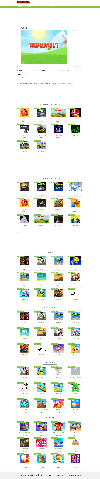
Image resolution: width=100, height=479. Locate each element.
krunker (36, 6)
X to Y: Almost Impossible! (75, 377)
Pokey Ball (24, 464)
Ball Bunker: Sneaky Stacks (41, 409)
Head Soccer (24, 151)
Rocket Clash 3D (58, 225)
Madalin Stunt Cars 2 (41, 135)
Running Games (50, 307)
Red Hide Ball (75, 393)
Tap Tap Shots (24, 448)
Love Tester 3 (42, 448)
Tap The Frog (41, 299)
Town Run (75, 283)
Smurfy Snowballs (75, 193)
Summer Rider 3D (24, 299)
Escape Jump (41, 267)
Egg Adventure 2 (24, 393)
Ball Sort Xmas (75, 464)
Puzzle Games (62, 83)
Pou (75, 448)
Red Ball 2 (36, 83)
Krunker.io (27, 72)
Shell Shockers (51, 6)
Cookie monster (58, 409)
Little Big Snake (58, 209)
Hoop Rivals (41, 432)
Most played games (50, 178)
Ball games (54, 83)
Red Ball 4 (42, 6)
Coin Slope (58, 283)
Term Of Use (66, 474)
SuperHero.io (41, 209)
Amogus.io (75, 225)
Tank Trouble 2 (41, 151)
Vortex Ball (58, 354)
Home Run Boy (58, 393)
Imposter (75, 209)
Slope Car (58, 267)
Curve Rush (41, 283)
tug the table (58, 448)
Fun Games (50, 418)
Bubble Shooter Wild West (24, 432)
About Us (32, 474)
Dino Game (75, 299)
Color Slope (24, 225)
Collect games (48, 83)
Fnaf (25, 267)
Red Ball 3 (19, 83)
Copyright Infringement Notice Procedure (43, 474)
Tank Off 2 (24, 193)
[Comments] (25, 28)
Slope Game (75, 135)
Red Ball (25, 83)
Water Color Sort (58, 135)
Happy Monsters (75, 354)
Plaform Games (69, 83)
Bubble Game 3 (58, 193)
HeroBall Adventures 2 (58, 432)
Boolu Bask (24, 409)
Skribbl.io (20, 6)
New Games (50, 252)
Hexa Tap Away (75, 409)
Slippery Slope (24, 283)
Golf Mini (42, 393)
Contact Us (54, 474)
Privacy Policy (60, 474)
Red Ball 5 (41, 83)
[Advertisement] (50, 18)
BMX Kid (75, 432)
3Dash (75, 267)
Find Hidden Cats (58, 377)
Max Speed (58, 299)
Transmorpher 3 (41, 193)
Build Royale (28, 6)
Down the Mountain (41, 464)
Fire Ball (58, 464)
